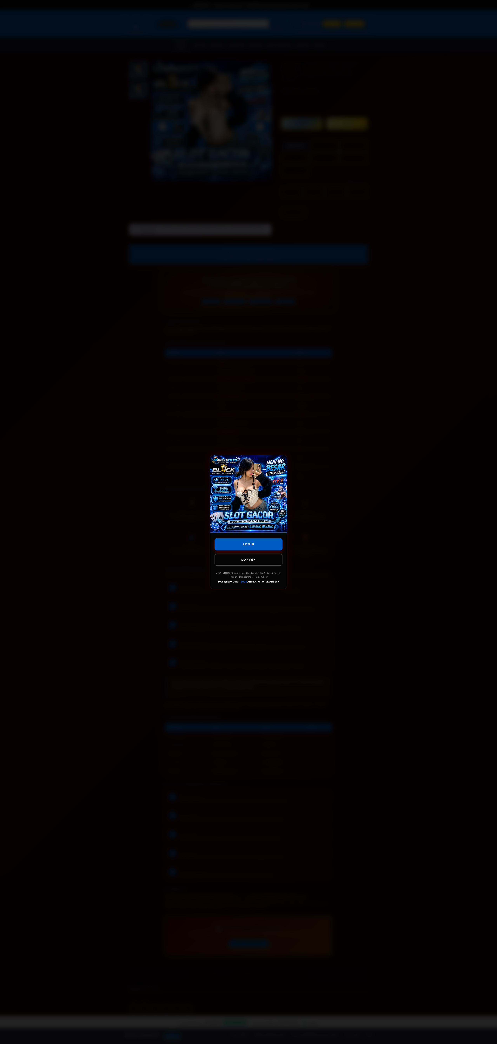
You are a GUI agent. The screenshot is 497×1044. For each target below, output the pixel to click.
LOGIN (248, 544)
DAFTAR (248, 560)
